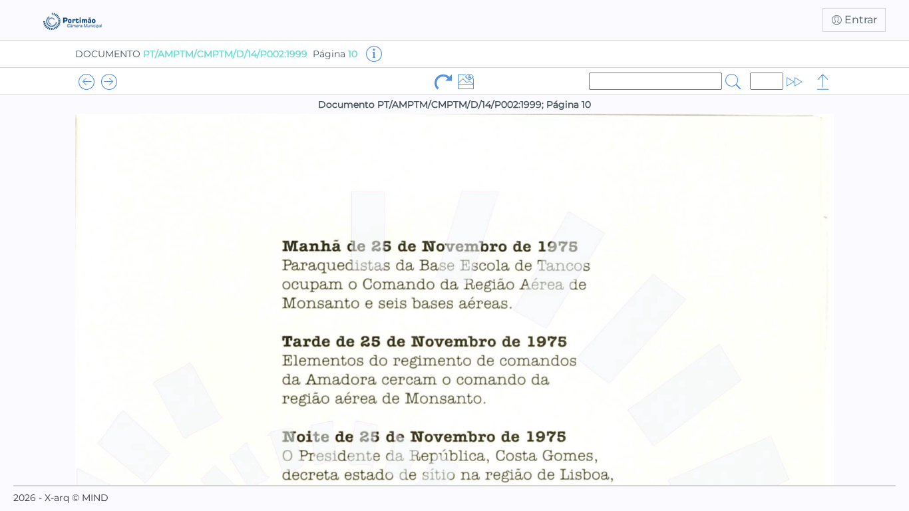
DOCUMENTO (191, 54)
